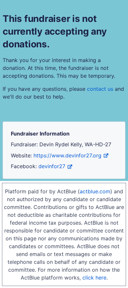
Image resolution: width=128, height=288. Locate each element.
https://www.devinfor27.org (67, 155)
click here (94, 277)
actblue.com (95, 191)
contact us (100, 89)
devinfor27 (51, 166)
